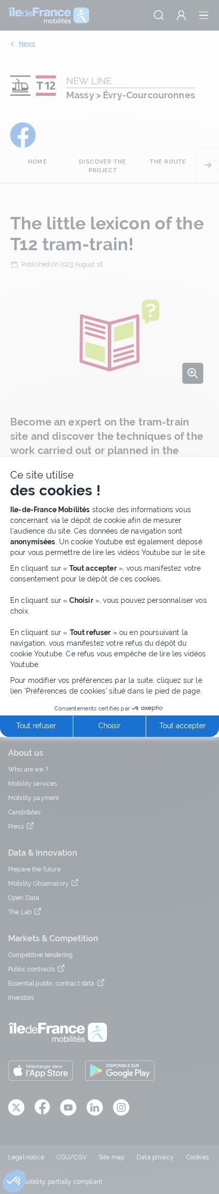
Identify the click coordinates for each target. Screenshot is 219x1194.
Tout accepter (182, 726)
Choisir (109, 726)
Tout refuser (36, 726)
